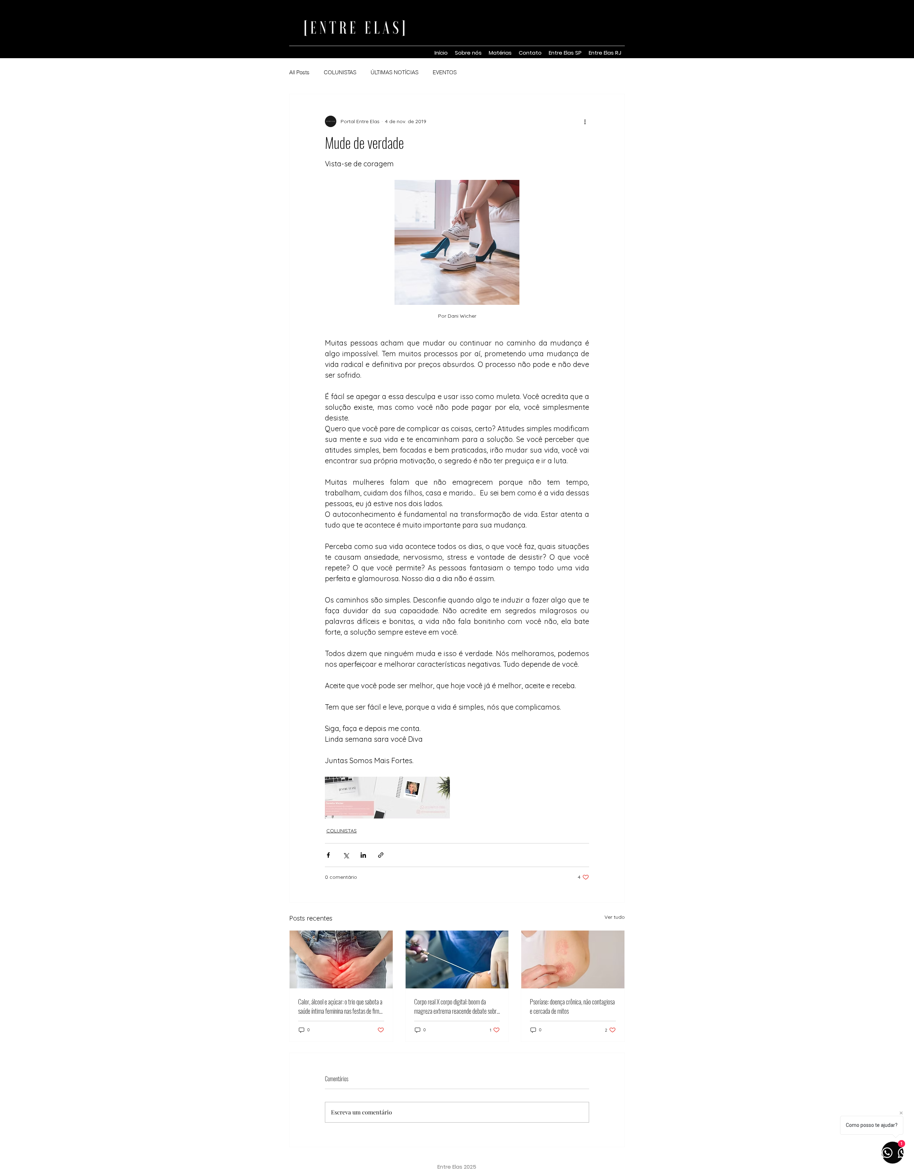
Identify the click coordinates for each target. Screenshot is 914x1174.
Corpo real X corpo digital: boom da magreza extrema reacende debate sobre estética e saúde (456, 1006)
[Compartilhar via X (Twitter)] (345, 855)
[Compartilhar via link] (380, 855)
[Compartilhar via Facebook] (328, 855)
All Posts (299, 72)
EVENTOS (445, 72)
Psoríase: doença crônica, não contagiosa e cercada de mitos (572, 1006)
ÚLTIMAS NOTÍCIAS (394, 72)
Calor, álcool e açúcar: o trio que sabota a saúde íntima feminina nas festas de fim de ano (340, 1006)
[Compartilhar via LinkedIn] (363, 855)
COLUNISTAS (340, 72)
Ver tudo (614, 917)
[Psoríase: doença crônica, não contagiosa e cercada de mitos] (572, 959)
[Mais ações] (585, 121)
